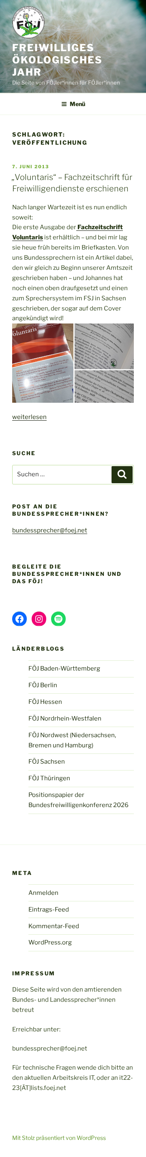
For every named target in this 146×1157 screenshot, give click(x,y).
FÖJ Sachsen (46, 761)
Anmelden (43, 893)
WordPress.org (50, 942)
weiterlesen (29, 417)
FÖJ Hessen (45, 701)
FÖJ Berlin (42, 685)
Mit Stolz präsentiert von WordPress (59, 1137)
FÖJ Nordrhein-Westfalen (64, 718)
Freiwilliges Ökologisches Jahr (57, 60)
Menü (77, 103)
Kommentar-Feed (53, 926)
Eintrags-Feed (48, 909)
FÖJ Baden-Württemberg (64, 668)
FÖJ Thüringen (49, 778)
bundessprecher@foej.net (49, 530)
